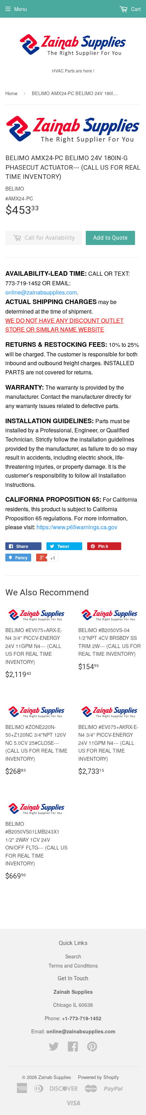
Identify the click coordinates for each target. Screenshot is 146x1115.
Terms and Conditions (73, 965)
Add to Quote (110, 237)
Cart (135, 8)
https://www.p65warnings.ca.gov (76, 527)
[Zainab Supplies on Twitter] (54, 1048)
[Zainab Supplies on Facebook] (73, 1048)
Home (11, 93)
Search (73, 956)
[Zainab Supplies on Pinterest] (92, 1048)
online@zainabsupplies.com (41, 292)
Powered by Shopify (98, 1077)
